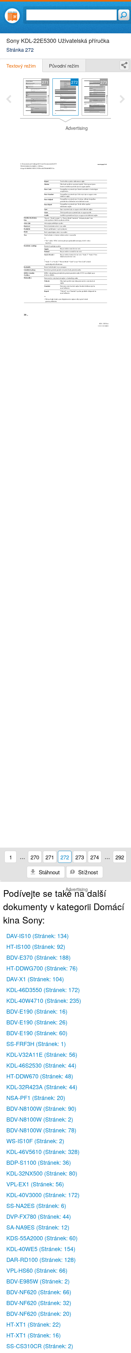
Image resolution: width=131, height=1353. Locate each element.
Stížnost (87, 872)
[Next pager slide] (122, 99)
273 (79, 857)
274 (94, 857)
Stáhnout (48, 872)
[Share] (124, 65)
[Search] (123, 15)
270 (35, 857)
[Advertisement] (65, 141)
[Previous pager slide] (8, 99)
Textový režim (21, 65)
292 (119, 857)
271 (49, 857)
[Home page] (12, 15)
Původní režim (64, 65)
